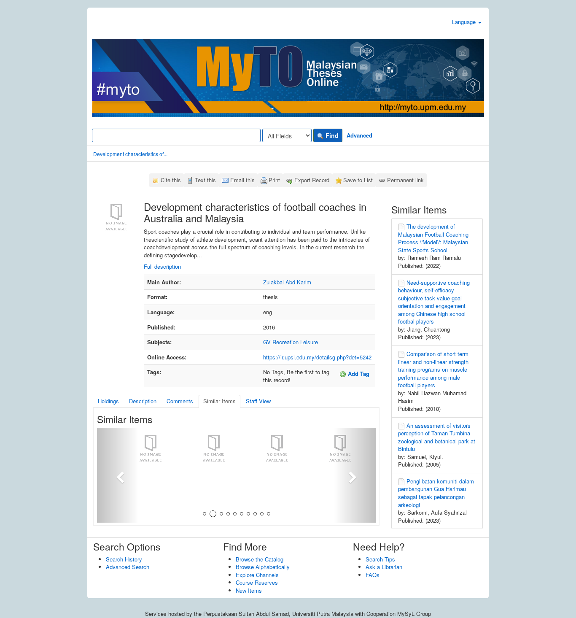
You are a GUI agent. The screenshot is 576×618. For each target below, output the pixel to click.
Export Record (311, 180)
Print (274, 180)
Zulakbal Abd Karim (287, 282)
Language (464, 22)
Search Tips (380, 559)
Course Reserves (257, 582)
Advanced (359, 135)
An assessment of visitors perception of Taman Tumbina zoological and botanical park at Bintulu (436, 437)
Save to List (358, 180)
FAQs (373, 575)
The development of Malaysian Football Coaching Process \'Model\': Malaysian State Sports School (433, 238)
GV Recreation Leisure (290, 342)
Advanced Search (127, 567)
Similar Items (219, 401)
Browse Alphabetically (263, 567)
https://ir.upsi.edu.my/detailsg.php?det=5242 (317, 357)
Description (142, 401)
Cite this (171, 180)
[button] (118, 475)
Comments (180, 401)
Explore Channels (257, 575)
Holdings (108, 401)
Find (331, 135)
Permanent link (405, 180)
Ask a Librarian (384, 567)
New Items (249, 590)
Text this (205, 180)
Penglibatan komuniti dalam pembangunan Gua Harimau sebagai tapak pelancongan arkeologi (436, 493)
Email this (242, 180)
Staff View (258, 401)
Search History (124, 559)
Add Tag (357, 374)
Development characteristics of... (130, 153)
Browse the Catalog (259, 559)
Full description (162, 266)
